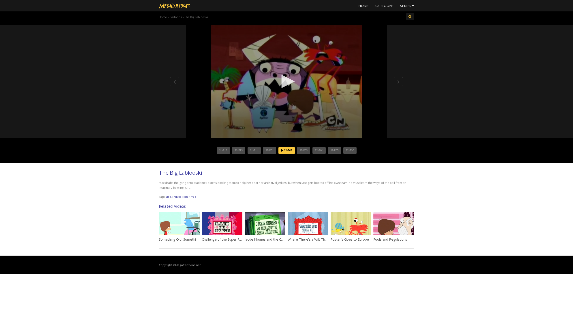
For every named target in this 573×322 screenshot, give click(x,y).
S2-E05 (334, 150)
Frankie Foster (181, 196)
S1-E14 (254, 150)
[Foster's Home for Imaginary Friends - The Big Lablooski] (174, 6)
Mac (193, 196)
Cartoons (384, 5)
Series (406, 5)
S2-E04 (319, 150)
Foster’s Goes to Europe (350, 239)
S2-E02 (287, 150)
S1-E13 (239, 150)
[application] (286, 81)
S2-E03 (303, 150)
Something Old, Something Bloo (183, 239)
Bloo (168, 196)
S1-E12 (223, 150)
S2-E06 (350, 150)
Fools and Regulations (390, 239)
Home (363, 5)
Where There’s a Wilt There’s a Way (315, 239)
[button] (286, 81)
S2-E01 (269, 150)
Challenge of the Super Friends (225, 239)
